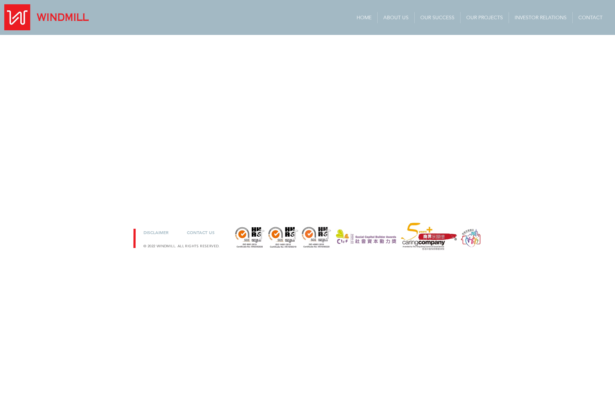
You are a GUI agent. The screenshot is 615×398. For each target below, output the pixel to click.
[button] (540, 17)
